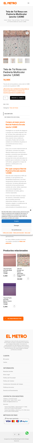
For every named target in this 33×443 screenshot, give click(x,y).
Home (5, 20)
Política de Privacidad (18, 232)
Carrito (5, 362)
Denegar (16, 225)
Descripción (8, 113)
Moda (9, 20)
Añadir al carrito (17, 98)
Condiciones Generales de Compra (13, 384)
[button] (30, 210)
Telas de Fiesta (15, 20)
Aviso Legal (27, 232)
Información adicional (12, 117)
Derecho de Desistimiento (10, 390)
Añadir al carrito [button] (14, 275)
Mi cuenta (6, 359)
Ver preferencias (16, 230)
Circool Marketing (15, 439)
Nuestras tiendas (8, 371)
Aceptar (16, 221)
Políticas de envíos (8, 387)
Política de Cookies (7, 232)
